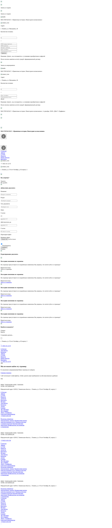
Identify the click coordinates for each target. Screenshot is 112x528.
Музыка (3, 401)
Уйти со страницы (6, 269)
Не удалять (4, 182)
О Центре (3, 151)
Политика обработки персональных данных (7, 419)
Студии (3, 154)
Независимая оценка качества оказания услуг (14, 421)
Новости (3, 156)
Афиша (3, 153)
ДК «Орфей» (4, 411)
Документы (4, 350)
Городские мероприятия (8, 414)
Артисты (3, 398)
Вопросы (3, 352)
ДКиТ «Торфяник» (6, 412)
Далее (2, 99)
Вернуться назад (5, 267)
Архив (3, 406)
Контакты (4, 159)
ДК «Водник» (5, 409)
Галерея (3, 408)
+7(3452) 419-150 (6, 416)
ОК (2, 379)
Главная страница (6, 373)
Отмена (3, 249)
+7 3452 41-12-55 (6, 346)
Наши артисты (5, 157)
